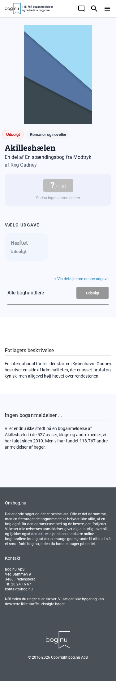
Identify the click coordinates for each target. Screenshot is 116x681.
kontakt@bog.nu (19, 589)
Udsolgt (92, 293)
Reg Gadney (24, 165)
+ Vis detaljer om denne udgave (81, 278)
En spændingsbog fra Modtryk (58, 157)
